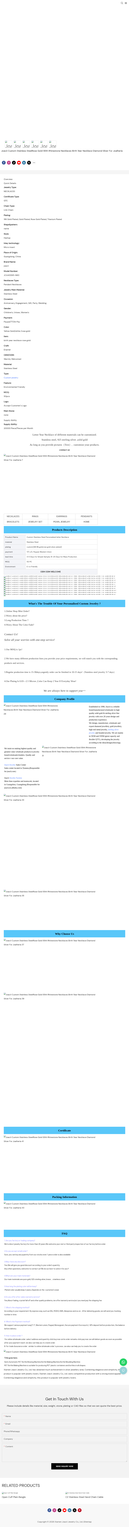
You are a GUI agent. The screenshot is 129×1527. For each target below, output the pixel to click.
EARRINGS (61, 516)
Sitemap (88, 1521)
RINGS (35, 516)
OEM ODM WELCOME (50, 571)
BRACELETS (13, 522)
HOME (87, 522)
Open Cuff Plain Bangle (14, 1497)
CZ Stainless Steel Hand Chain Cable (84, 1497)
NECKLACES (13, 516)
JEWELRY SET (35, 522)
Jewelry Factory (15, 778)
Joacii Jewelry (9, 765)
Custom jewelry (11, 377)
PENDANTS (86, 516)
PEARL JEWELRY (61, 522)
